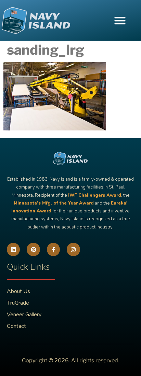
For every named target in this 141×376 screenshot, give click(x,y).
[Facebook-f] (53, 249)
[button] (120, 20)
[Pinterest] (33, 249)
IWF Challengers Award (94, 195)
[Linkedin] (13, 249)
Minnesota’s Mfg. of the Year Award (54, 203)
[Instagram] (73, 249)
